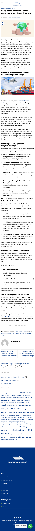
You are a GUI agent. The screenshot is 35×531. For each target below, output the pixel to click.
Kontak (5, 507)
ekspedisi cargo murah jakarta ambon (21, 400)
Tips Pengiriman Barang (8, 8)
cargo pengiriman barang (8, 395)
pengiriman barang (24, 434)
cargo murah (26, 393)
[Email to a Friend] (19, 326)
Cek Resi (5, 490)
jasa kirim (13, 417)
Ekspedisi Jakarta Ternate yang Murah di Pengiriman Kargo (26, 354)
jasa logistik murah (13, 419)
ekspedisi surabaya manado (14, 405)
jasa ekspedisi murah (16, 415)
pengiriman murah (6, 439)
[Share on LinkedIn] (25, 326)
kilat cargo (29, 424)
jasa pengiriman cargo (19, 422)
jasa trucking (14, 424)
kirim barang (4, 427)
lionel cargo (21, 430)
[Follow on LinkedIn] (20, 518)
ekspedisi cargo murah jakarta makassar (11, 402)
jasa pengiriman (24, 420)
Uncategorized (6, 383)
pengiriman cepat (11, 316)
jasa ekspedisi (25, 412)
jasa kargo (8, 417)
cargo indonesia (8, 393)
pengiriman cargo (7, 437)
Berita (5, 483)
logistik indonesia (14, 434)
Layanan (5, 487)
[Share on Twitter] (16, 326)
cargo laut (16, 393)
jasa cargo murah (19, 333)
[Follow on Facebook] (14, 518)
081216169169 (6, 503)
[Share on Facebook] (13, 326)
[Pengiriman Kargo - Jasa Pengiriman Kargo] (17, 4)
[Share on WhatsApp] (10, 326)
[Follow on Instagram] (16, 518)
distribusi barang (9, 397)
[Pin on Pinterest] (22, 326)
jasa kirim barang (23, 417)
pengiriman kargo (22, 437)
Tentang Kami (7, 480)
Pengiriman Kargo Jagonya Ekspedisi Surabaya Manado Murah (9, 354)
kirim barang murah (13, 427)
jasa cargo (10, 408)
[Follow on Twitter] (18, 518)
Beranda (5, 477)
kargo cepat (21, 424)
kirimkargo (17, 18)
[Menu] (2, 3)
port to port (14, 439)
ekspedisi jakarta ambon (7, 333)
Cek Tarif (5, 493)
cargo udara (18, 395)
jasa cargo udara (14, 412)
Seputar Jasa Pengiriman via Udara (12, 377)
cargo (2, 393)
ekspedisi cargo (19, 398)
